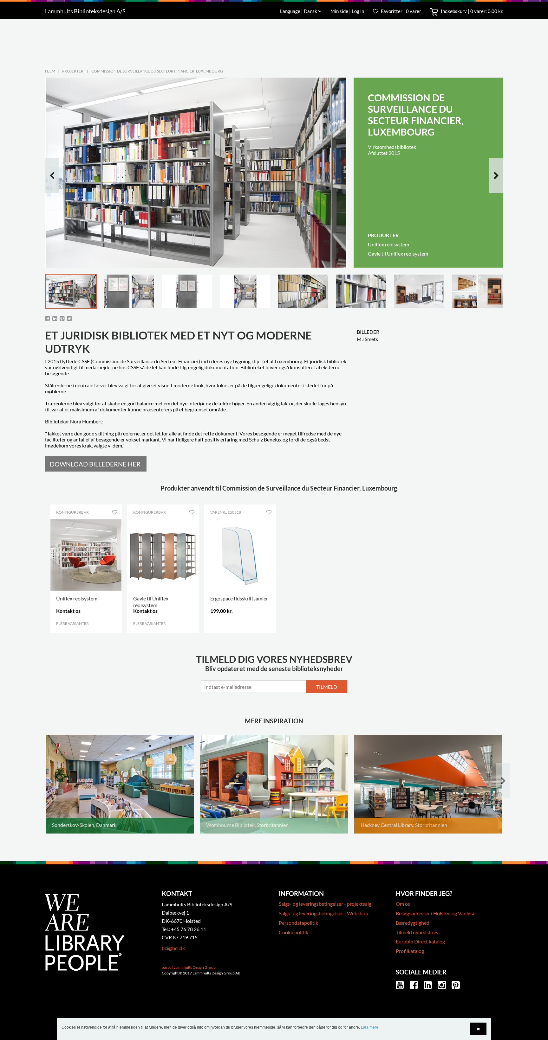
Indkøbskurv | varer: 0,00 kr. (471, 11)
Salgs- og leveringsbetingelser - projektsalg (325, 904)
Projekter (72, 71)
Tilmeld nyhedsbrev (417, 932)
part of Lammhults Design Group (189, 967)
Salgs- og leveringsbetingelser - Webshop (323, 913)
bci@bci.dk (173, 948)
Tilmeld (326, 687)
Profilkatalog (410, 951)
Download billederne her (95, 464)
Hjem (50, 71)
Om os (403, 904)
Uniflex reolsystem (388, 244)
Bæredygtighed (412, 923)
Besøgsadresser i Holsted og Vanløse (435, 913)
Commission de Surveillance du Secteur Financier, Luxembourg (157, 71)
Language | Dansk (299, 11)
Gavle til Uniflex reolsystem (398, 253)
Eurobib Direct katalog (420, 941)
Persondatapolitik (298, 923)
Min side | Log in (347, 11)
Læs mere (369, 1027)
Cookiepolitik (293, 932)
